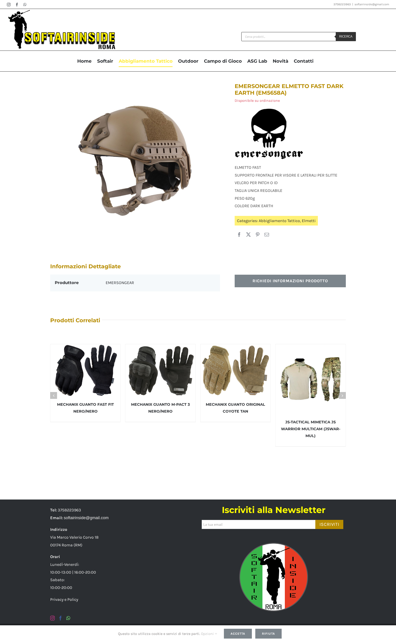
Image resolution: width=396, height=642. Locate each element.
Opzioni (208, 633)
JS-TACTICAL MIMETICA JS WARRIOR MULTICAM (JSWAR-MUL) (310, 429)
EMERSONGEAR (120, 282)
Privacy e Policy (64, 599)
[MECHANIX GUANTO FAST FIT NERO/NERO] (85, 370)
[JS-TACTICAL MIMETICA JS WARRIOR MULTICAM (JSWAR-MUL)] (310, 379)
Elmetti (309, 220)
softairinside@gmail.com (372, 4)
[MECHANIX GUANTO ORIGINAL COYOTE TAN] (236, 370)
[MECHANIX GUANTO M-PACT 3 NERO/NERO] (160, 370)
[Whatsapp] (68, 618)
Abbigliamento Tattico (279, 220)
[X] (248, 235)
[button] (53, 395)
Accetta (238, 634)
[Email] (266, 235)
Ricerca (345, 36)
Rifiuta (268, 634)
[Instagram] (52, 618)
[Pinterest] (257, 235)
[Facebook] (239, 235)
